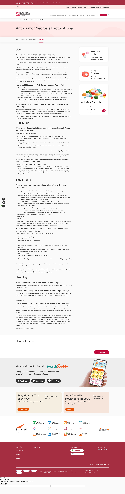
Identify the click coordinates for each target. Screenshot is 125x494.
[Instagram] (102, 450)
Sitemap (73, 473)
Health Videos (78, 454)
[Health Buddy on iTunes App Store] (23, 381)
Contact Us (19, 451)
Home (17, 19)
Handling (41, 39)
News (18, 458)
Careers (37, 447)
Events (18, 454)
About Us (19, 447)
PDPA (86, 471)
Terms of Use (75, 471)
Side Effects (32, 39)
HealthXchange (78, 450)
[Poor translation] (5, 484)
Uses (17, 39)
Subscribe (69, 409)
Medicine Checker (24, 19)
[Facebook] (99, 450)
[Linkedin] (107, 450)
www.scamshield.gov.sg (28, 3)
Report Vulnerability (90, 473)
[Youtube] (105, 450)
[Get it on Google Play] (38, 381)
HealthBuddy (100, 59)
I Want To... (103, 15)
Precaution (24, 39)
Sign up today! (23, 409)
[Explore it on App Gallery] (54, 381)
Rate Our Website (93, 471)
